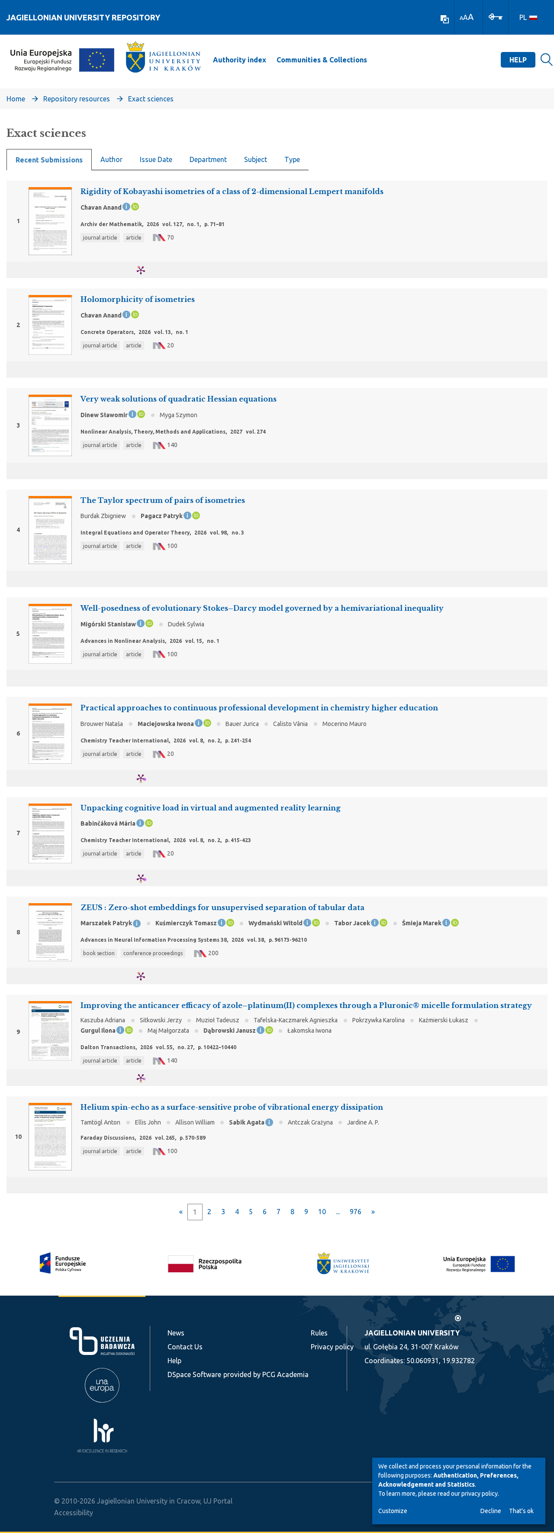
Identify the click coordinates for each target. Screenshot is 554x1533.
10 (322, 1211)
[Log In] (495, 16)
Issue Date (156, 159)
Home (15, 99)
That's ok (521, 1510)
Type (292, 159)
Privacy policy (332, 1347)
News (175, 1333)
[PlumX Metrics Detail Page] (146, 270)
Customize (392, 1510)
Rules (319, 1333)
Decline (490, 1510)
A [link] (461, 18)
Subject (255, 159)
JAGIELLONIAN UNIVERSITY (412, 1333)
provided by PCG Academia (266, 1374)
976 (355, 1211)
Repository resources (76, 99)
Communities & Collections (322, 60)
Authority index (239, 60)
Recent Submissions (49, 160)
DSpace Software (194, 1374)
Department (208, 159)
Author (111, 159)
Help (518, 60)
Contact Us (185, 1347)
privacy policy (479, 1493)
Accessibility (73, 1513)
